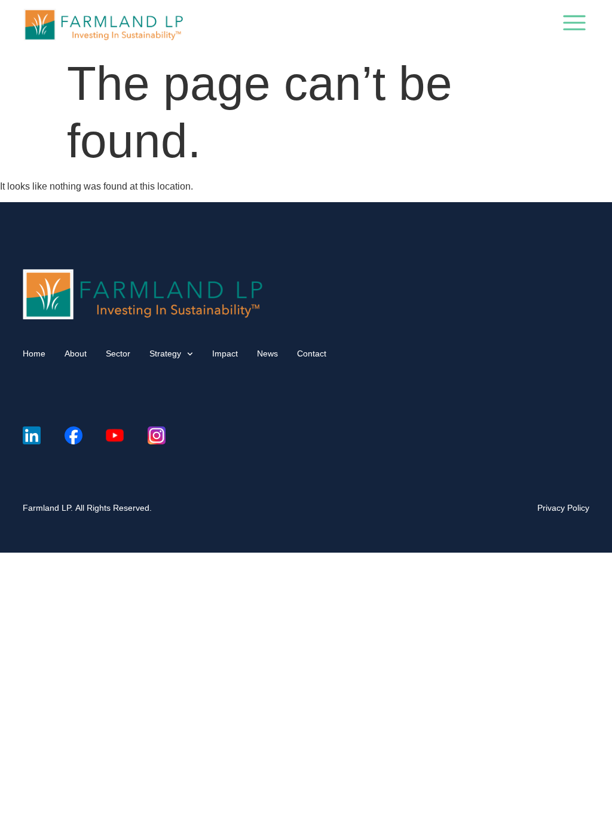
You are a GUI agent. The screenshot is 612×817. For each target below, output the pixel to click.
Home (34, 353)
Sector (118, 353)
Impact (225, 353)
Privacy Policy (563, 508)
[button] (574, 25)
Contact (311, 353)
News (267, 353)
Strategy (165, 353)
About (76, 353)
